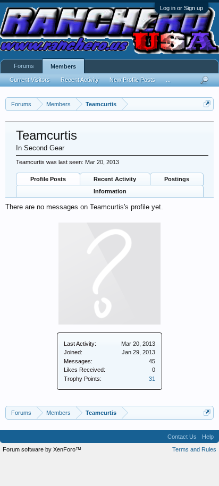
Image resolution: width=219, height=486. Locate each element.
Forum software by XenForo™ (42, 449)
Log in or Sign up (181, 8)
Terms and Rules (194, 449)
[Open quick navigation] (207, 103)
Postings (176, 179)
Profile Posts (48, 179)
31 (152, 379)
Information (110, 191)
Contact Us (182, 436)
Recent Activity (115, 179)
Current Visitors (30, 79)
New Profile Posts (132, 79)
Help (208, 436)
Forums (24, 66)
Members (63, 66)
